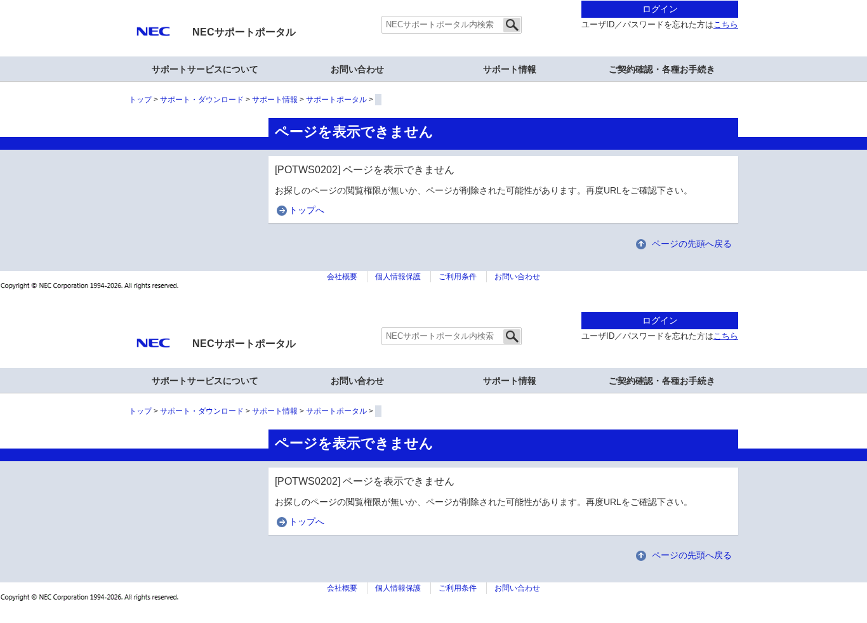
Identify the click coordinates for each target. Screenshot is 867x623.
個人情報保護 (398, 276)
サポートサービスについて (205, 69)
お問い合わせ (357, 69)
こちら (725, 24)
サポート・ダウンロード (202, 99)
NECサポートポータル (244, 32)
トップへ (306, 210)
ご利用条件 (458, 276)
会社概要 (342, 276)
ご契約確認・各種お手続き (662, 69)
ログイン (660, 9)
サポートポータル (336, 99)
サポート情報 (509, 69)
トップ (140, 99)
